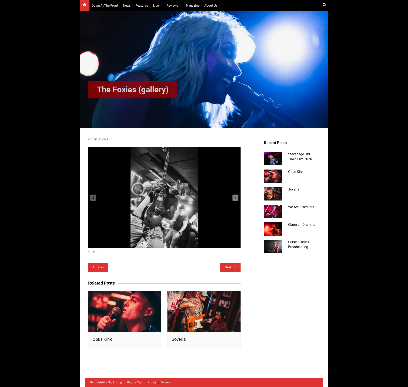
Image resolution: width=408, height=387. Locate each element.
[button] (235, 198)
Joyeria (179, 339)
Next (228, 267)
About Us (210, 5)
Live (156, 5)
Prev (101, 267)
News (127, 5)
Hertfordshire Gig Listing (106, 382)
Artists (152, 382)
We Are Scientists (301, 207)
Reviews (172, 5)
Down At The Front (105, 5)
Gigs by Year (135, 382)
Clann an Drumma (302, 225)
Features (142, 5)
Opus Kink (102, 339)
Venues (166, 382)
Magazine (193, 5)
